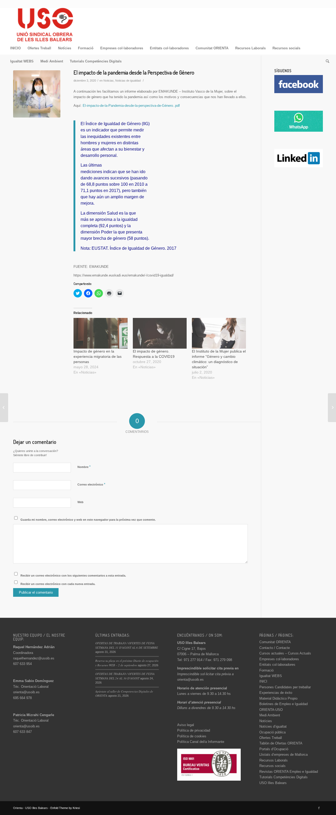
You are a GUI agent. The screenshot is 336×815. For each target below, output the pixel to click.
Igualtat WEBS (270, 676)
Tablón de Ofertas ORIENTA (280, 743)
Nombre (84, 467)
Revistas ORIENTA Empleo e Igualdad (288, 772)
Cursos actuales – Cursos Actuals (285, 653)
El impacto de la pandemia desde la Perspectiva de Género (134, 72)
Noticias (108, 80)
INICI (263, 681)
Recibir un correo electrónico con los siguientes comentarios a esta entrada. (73, 575)
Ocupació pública (272, 732)
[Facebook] (319, 808)
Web (80, 502)
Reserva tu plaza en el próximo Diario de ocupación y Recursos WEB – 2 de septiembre (127, 663)
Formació (266, 670)
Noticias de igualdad (128, 80)
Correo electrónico (91, 484)
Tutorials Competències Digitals (283, 777)
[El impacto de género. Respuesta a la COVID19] (160, 333)
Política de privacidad (193, 730)
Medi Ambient (269, 715)
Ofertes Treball (270, 738)
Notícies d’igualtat (273, 726)
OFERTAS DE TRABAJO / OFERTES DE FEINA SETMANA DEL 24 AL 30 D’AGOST (125, 676)
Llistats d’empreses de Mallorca (283, 755)
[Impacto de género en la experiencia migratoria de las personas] (101, 333)
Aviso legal (185, 725)
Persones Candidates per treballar (285, 687)
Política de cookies (191, 736)
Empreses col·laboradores (279, 659)
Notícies (265, 721)
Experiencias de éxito (275, 693)
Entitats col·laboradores (277, 665)
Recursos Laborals (273, 760)
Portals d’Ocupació (273, 749)
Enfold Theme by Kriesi (65, 807)
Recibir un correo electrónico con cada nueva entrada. (57, 583)
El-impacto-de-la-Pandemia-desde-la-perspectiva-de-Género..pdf (131, 106)
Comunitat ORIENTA (275, 642)
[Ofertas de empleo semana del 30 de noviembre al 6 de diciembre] (4, 407)
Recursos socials (272, 766)
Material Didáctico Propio (278, 698)
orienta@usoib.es (26, 692)
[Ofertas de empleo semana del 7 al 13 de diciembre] (332, 407)
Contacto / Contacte (274, 648)
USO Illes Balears (273, 783)
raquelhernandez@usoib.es (33, 658)
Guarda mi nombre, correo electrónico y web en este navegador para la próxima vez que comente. (88, 519)
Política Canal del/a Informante (200, 742)
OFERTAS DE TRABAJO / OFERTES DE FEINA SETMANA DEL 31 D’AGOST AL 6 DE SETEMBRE (126, 645)
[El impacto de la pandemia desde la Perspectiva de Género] (36, 94)
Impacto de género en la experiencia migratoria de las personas (98, 356)
